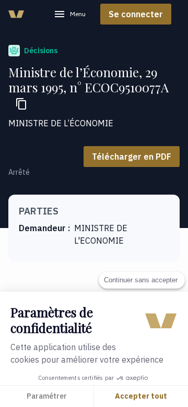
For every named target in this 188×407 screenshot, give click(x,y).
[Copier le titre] (21, 104)
